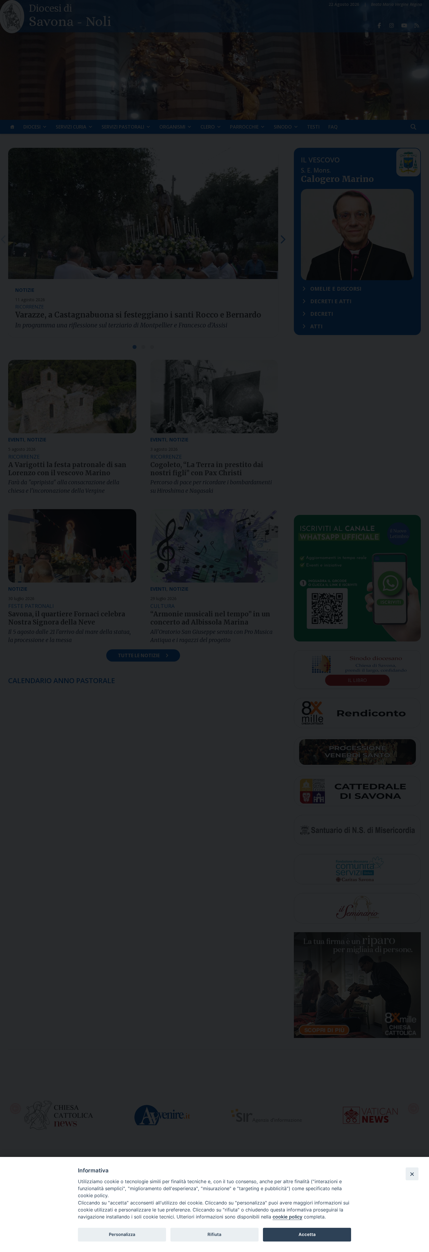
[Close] (412, 1173)
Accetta (307, 1234)
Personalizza (122, 1234)
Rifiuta (214, 1234)
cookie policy (287, 1217)
